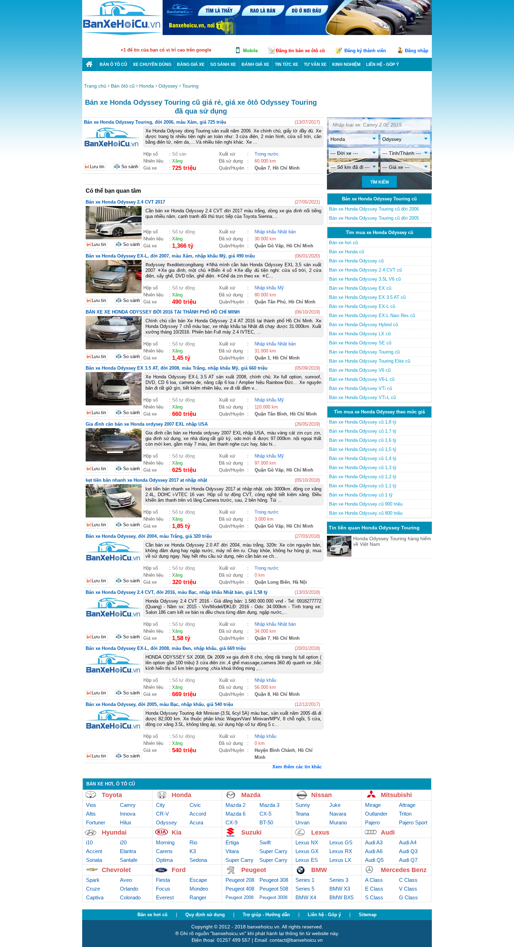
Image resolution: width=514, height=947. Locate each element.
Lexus (320, 832)
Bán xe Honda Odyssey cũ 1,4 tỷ (363, 458)
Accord (198, 814)
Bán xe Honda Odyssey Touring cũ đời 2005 (374, 218)
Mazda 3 (269, 805)
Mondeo (199, 889)
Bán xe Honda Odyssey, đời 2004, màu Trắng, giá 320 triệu (149, 536)
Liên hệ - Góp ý (324, 914)
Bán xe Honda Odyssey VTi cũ (360, 388)
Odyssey (166, 822)
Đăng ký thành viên (365, 50)
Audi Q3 (408, 851)
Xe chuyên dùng (152, 64)
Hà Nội (300, 582)
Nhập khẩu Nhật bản (275, 231)
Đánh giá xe (255, 64)
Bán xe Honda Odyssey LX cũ (360, 333)
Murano (338, 822)
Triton (405, 814)
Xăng (177, 161)
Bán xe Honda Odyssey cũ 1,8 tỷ (363, 422)
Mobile (250, 50)
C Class (408, 880)
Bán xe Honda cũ (346, 251)
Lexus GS (340, 842)
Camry (128, 805)
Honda (181, 794)
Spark (93, 880)
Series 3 (338, 880)
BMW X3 (339, 889)
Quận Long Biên (272, 582)
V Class (408, 889)
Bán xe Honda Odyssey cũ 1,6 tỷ (363, 440)
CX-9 (231, 822)
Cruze (93, 889)
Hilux (125, 822)
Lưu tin (97, 166)
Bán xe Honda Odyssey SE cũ (360, 342)
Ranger (198, 897)
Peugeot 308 (273, 880)
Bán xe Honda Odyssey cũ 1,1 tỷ (363, 485)
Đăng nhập (416, 50)
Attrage (407, 805)
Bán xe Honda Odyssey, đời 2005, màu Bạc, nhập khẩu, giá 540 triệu (159, 704)
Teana (302, 814)
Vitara (232, 851)
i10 (89, 842)
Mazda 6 (235, 814)
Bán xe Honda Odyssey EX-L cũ (362, 306)
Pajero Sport (413, 822)
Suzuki (251, 832)
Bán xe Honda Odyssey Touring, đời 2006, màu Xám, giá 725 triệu (155, 122)
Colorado (130, 897)
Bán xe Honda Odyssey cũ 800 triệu (365, 513)
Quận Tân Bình (271, 414)
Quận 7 (262, 168)
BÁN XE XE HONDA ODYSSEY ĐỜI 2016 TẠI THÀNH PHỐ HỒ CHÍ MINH (163, 312)
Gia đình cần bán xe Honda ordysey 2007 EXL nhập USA (147, 424)
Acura (196, 822)
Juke (335, 805)
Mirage (373, 805)
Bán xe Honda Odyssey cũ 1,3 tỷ (363, 467)
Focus (163, 889)
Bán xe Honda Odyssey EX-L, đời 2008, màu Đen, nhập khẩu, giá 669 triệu (166, 648)
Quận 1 (262, 358)
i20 (123, 842)
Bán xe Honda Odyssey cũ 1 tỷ (361, 494)
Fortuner (95, 822)
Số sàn (179, 154)
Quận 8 (262, 694)
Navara (337, 814)
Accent (94, 851)
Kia (176, 832)
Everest (165, 897)
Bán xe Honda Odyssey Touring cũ (364, 352)
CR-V (162, 814)
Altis (91, 814)
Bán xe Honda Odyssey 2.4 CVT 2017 (125, 202)
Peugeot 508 (273, 889)
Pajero (372, 822)
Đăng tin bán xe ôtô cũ (300, 50)
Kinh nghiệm (346, 64)
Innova (127, 814)
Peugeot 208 (240, 880)
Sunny (302, 805)
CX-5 (265, 814)
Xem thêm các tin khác (297, 766)
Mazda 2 (235, 805)
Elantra (128, 851)
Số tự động (183, 231)
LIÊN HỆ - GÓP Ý (382, 64)
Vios (91, 805)
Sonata (94, 860)
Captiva (94, 897)
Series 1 (304, 880)
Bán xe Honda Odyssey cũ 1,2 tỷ (363, 476)
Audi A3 (374, 842)
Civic (195, 805)
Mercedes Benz (404, 869)
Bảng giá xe (191, 64)
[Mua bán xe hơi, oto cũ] (90, 64)
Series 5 (304, 889)
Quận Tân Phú (270, 301)
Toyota (112, 794)
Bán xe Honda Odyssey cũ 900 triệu (365, 504)
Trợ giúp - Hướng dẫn (266, 914)
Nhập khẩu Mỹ (269, 287)
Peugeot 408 (240, 889)
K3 (193, 851)
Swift (265, 842)
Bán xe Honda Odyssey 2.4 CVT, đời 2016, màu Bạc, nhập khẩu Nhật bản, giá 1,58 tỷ (176, 592)
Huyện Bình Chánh (275, 750)
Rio (193, 842)
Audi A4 (407, 842)
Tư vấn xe (315, 64)
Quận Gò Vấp (269, 245)
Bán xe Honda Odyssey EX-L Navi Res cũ (372, 315)
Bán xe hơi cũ (343, 242)
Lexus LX (340, 860)
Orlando (129, 889)
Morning (165, 842)
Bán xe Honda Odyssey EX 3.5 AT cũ (367, 297)
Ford (179, 869)
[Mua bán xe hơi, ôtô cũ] (122, 34)
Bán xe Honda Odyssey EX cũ (360, 288)
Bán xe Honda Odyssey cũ (356, 260)
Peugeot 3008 (273, 897)
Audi (388, 832)
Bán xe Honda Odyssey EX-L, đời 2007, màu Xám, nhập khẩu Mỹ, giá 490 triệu (170, 256)
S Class (374, 897)
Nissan (321, 794)
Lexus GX (307, 851)
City (160, 805)
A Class (374, 880)
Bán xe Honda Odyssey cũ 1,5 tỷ (363, 449)
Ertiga (232, 842)
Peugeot (253, 869)
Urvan (302, 822)
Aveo (126, 880)
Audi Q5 (374, 860)
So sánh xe (223, 64)
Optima (164, 860)
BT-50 (266, 822)
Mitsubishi (396, 794)
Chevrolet (116, 869)
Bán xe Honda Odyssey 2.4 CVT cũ (365, 270)
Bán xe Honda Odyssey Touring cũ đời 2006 (374, 209)
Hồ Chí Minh (286, 168)
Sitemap (368, 914)
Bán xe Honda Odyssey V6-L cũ (361, 379)
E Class (374, 889)
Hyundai (114, 832)
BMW (319, 869)
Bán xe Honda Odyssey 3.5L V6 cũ (365, 279)
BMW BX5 (341, 897)
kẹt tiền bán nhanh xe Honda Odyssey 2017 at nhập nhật (146, 480)
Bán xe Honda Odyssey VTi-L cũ (362, 397)
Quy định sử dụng (205, 914)
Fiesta (163, 880)
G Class (408, 897)
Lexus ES (306, 860)
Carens (164, 851)
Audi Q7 (408, 860)
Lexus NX (306, 842)
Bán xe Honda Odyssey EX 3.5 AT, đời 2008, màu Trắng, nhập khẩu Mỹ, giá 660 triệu (176, 368)
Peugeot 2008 (240, 897)
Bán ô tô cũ (113, 64)
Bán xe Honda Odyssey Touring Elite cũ (369, 361)
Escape (198, 880)
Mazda (250, 794)
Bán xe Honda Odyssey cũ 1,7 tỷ (363, 431)
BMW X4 (305, 897)
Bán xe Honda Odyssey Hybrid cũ (363, 324)
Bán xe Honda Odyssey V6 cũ (360, 370)
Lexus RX (340, 851)
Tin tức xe (286, 64)
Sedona (198, 860)
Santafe (128, 860)
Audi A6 (374, 851)
